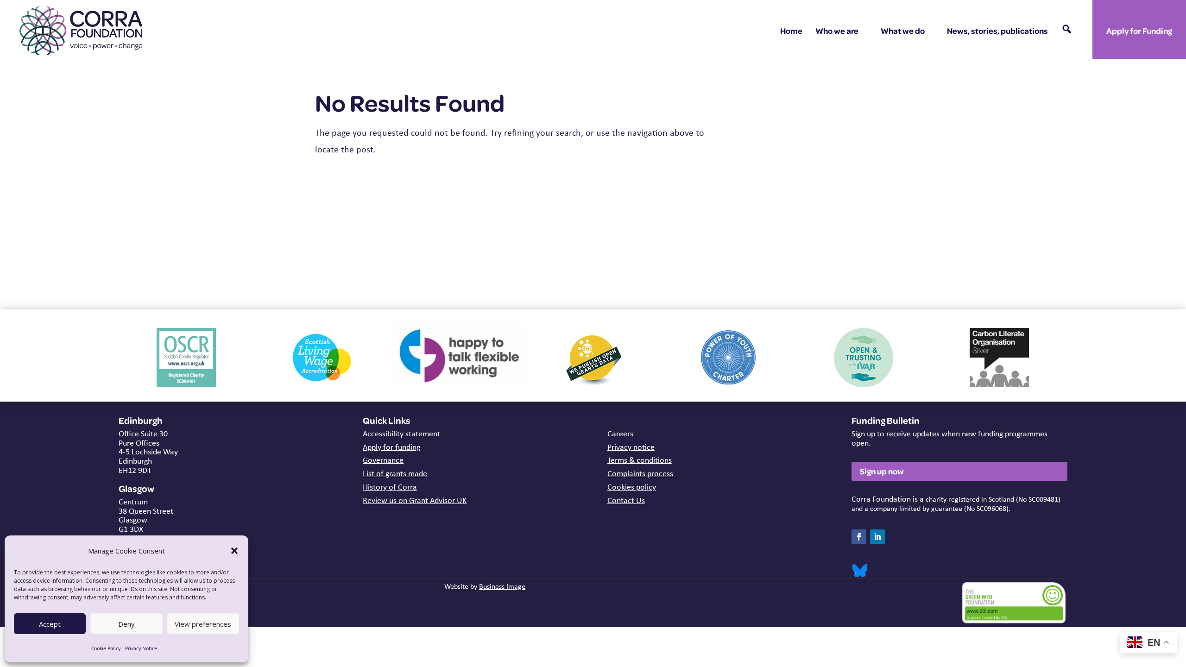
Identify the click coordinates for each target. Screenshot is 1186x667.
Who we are (836, 30)
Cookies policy (631, 486)
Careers (620, 433)
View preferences (203, 624)
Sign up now (882, 471)
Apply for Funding (1139, 30)
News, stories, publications (997, 30)
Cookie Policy (105, 648)
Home (791, 30)
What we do (903, 30)
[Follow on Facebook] (859, 536)
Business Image (502, 586)
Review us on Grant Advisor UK (415, 500)
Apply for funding (391, 447)
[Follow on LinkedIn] (877, 536)
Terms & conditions (639, 460)
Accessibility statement (401, 433)
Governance (383, 460)
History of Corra (390, 486)
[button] (234, 550)
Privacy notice (631, 447)
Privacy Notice (141, 648)
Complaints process (640, 473)
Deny (126, 624)
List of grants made (395, 473)
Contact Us (626, 500)
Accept (50, 624)
